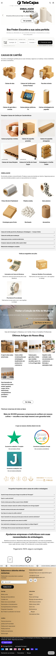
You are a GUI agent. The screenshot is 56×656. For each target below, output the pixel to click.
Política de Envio (5, 628)
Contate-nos (4, 599)
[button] (53, 2)
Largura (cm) (21, 39)
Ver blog (28, 402)
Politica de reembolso (7, 631)
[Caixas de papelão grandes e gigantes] (28, 128)
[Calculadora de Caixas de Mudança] (14, 265)
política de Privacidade (7, 623)
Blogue (29, 653)
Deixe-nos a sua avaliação (8, 602)
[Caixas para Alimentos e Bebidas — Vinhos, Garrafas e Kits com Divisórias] (9, 96)
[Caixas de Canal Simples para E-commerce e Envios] (9, 151)
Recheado (28, 222)
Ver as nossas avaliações (14, 471)
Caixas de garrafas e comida (9, 108)
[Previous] (2, 15)
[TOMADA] (46, 151)
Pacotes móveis (46, 83)
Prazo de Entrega (33, 597)
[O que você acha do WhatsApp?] (35, 580)
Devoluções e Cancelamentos (9, 604)
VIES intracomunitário (35, 602)
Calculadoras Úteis (34, 614)
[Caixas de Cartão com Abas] (9, 72)
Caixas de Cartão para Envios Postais (28, 84)
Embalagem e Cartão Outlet (46, 163)
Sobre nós (32, 606)
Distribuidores (33, 609)
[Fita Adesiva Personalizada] (14, 288)
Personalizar (20, 653)
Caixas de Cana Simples (10, 162)
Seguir (31, 594)
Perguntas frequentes (7, 609)
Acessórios (46, 222)
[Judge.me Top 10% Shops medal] (31, 479)
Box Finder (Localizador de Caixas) (10, 611)
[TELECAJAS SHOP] (28, 3)
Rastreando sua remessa (7, 653)
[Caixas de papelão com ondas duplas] (28, 151)
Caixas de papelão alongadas (46, 140)
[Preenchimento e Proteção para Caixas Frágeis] (28, 211)
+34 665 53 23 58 (34, 575)
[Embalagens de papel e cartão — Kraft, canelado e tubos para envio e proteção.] (46, 96)
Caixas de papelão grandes (28, 140)
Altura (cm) (31, 39)
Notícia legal (4, 633)
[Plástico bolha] (28, 190)
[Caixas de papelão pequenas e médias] (9, 128)
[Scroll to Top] (53, 648)
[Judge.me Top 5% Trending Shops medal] (24, 479)
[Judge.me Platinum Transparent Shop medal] (6, 479)
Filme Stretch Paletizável (10, 201)
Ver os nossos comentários (41, 449)
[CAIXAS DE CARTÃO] (28, 15)
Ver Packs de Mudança (43, 323)
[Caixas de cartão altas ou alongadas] (46, 128)
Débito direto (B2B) (34, 604)
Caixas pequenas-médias (9, 139)
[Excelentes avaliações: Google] (41, 437)
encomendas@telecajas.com (37, 577)
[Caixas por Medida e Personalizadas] (41, 265)
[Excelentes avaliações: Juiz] (14, 459)
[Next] (50, 15)
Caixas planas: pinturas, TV (28, 108)
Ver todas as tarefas (23, 21)
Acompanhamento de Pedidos (9, 606)
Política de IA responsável (8, 626)
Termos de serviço (6, 621)
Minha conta (4, 594)
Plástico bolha (28, 201)
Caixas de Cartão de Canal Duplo (28, 163)
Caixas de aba (9, 83)
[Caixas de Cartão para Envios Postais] (28, 72)
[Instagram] (31, 580)
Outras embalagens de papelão (46, 108)
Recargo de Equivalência (8, 597)
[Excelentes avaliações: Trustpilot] (14, 437)
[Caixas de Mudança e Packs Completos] (46, 72)
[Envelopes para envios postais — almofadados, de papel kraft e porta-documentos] (9, 211)
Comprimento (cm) (12, 39)
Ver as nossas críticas (14, 449)
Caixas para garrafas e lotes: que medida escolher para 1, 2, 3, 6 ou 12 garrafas (35, 359)
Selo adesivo (46, 201)
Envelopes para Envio (10, 222)
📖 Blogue (32, 611)
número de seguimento (19, 549)
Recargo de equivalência (36, 599)
